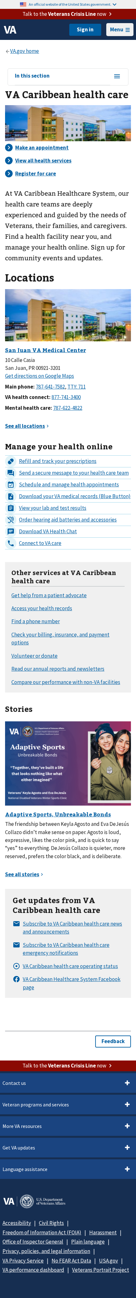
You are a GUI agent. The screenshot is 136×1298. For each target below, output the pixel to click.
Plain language (88, 1241)
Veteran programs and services (36, 1104)
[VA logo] (10, 30)
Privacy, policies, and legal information (46, 1251)
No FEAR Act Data (71, 1260)
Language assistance (25, 1169)
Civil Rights (51, 1222)
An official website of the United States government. (70, 4)
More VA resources (22, 1126)
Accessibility (17, 1222)
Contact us (14, 1083)
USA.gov (108, 1260)
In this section (32, 76)
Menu (116, 29)
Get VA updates (19, 1147)
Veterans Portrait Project (100, 1269)
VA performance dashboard (33, 1269)
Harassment (103, 1232)
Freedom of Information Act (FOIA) (42, 1232)
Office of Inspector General (33, 1241)
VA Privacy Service (23, 1260)
